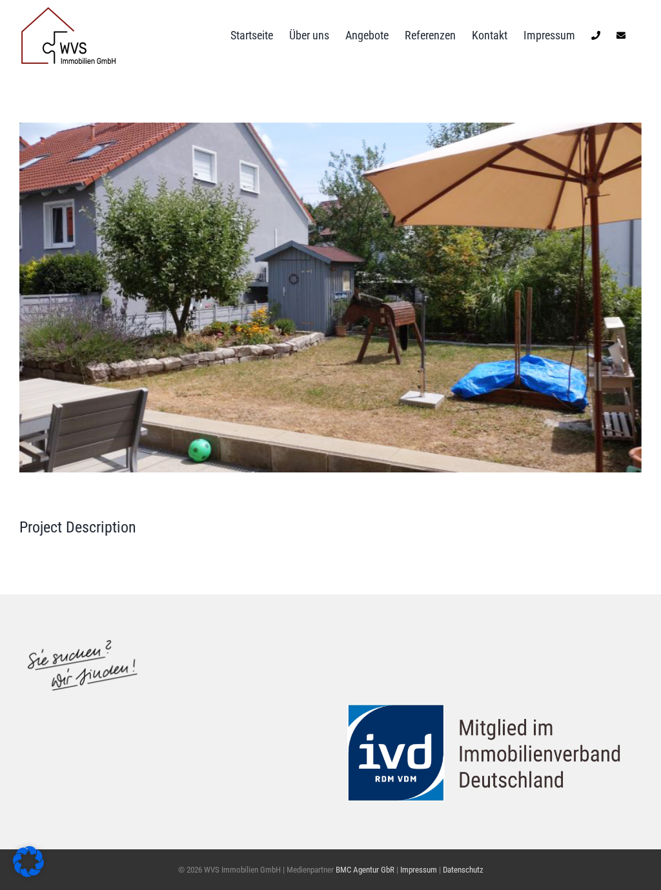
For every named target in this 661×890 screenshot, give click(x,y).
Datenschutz (463, 870)
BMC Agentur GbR (365, 870)
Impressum (419, 870)
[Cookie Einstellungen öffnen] (28, 873)
